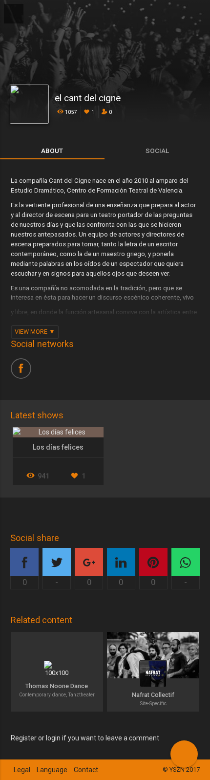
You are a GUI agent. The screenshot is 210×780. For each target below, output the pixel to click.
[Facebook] (24, 372)
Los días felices (58, 447)
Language (52, 770)
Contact (86, 770)
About (52, 150)
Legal (22, 770)
